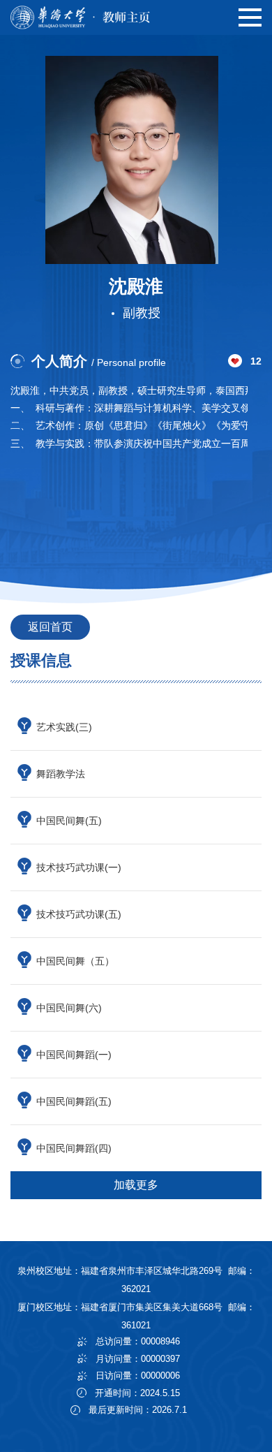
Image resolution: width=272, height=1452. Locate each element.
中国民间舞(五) (69, 820)
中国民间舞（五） (75, 961)
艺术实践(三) (64, 727)
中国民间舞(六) (69, 1007)
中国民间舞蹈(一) (74, 1054)
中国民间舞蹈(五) (74, 1101)
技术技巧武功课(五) (78, 914)
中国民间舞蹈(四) (74, 1148)
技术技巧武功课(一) (78, 867)
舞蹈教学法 (60, 773)
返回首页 (50, 627)
